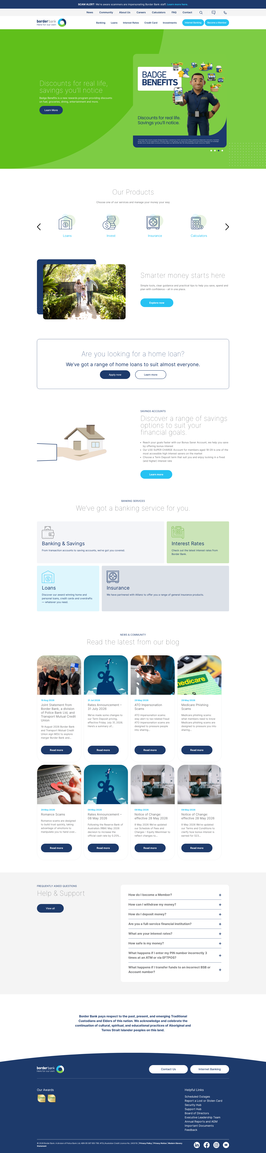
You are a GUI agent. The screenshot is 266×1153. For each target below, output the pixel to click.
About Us (124, 12)
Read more (56, 750)
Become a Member (216, 22)
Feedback (191, 1129)
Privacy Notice (160, 1143)
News (90, 12)
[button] (211, 150)
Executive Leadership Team (202, 1117)
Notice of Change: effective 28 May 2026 (151, 816)
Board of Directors (197, 1113)
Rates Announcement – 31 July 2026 (105, 707)
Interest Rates (131, 22)
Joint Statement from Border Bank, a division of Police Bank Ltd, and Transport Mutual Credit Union (58, 712)
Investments (170, 22)
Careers (141, 12)
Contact (187, 12)
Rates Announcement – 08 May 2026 (105, 816)
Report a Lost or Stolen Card (203, 1100)
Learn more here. (177, 4)
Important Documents (199, 1125)
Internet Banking (193, 22)
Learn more (150, 374)
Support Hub (193, 1109)
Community (106, 12)
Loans (114, 22)
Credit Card (150, 22)
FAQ (174, 12)
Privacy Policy (145, 1143)
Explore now (156, 302)
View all (50, 908)
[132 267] (226, 12)
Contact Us (168, 1069)
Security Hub (193, 1104)
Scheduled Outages (197, 1096)
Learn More (51, 113)
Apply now (115, 374)
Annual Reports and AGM (201, 1121)
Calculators (158, 12)
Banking (100, 22)
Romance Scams (53, 814)
